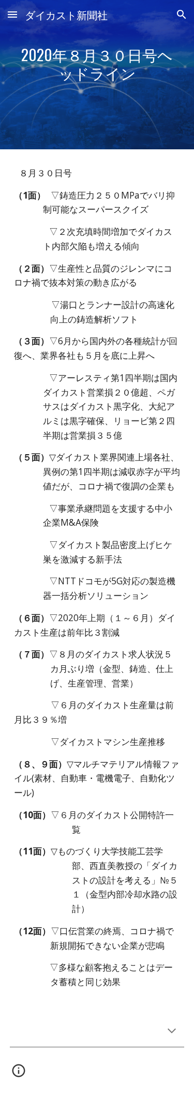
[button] (12, 14)
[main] (97, 74)
